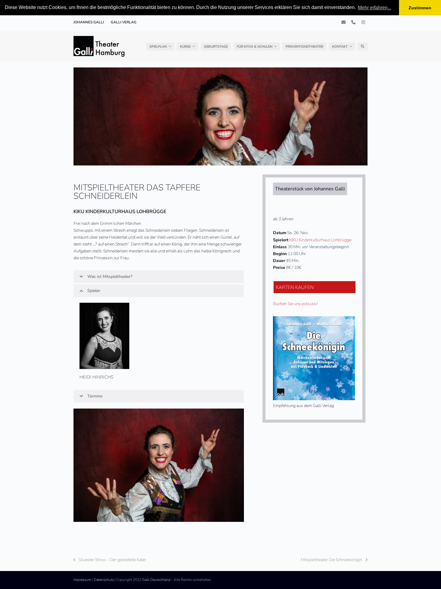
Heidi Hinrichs (96, 377)
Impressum (82, 579)
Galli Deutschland (156, 579)
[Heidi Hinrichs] (104, 335)
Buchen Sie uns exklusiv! (295, 304)
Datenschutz (104, 579)
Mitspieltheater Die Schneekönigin (331, 560)
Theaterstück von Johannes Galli (310, 189)
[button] (362, 46)
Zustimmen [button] (420, 7)
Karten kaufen (295, 287)
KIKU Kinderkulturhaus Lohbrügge (320, 240)
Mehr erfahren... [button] (374, 7)
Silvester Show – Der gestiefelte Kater (110, 560)
